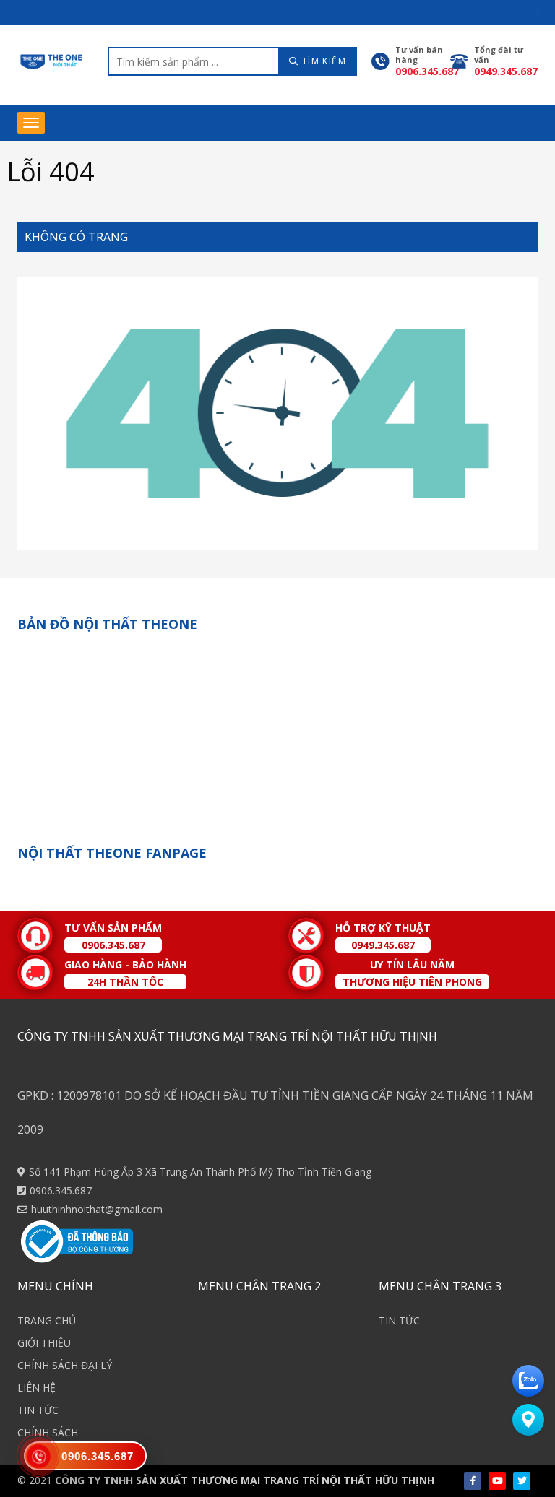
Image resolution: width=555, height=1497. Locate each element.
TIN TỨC (38, 1410)
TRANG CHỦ (46, 1320)
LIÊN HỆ (36, 1387)
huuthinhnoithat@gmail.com (97, 1209)
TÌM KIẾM (322, 61)
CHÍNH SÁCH (47, 1432)
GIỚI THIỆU (44, 1343)
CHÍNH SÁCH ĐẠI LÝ (64, 1365)
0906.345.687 (61, 1190)
